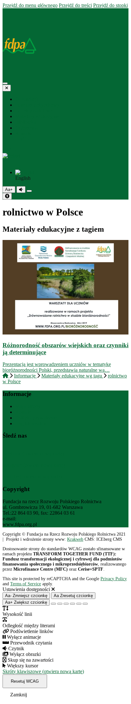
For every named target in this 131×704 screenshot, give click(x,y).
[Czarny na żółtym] (78, 604)
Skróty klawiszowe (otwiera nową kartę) (43, 671)
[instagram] (22, 139)
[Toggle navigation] (5, 83)
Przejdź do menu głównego (30, 5)
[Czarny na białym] (72, 604)
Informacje (25, 375)
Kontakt (23, 412)
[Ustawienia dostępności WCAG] (7, 196)
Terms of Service (25, 583)
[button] (65, 159)
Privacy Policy (113, 578)
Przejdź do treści (75, 5)
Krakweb (75, 539)
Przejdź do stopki (110, 5)
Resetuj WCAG (25, 681)
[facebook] (17, 139)
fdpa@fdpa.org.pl (35, 518)
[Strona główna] (5, 11)
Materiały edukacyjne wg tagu (72, 375)
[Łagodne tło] (85, 604)
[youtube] (28, 139)
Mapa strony (27, 406)
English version (30, 423)
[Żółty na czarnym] (29, 191)
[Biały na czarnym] (59, 604)
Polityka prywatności (36, 417)
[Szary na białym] (66, 604)
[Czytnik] (21, 189)
